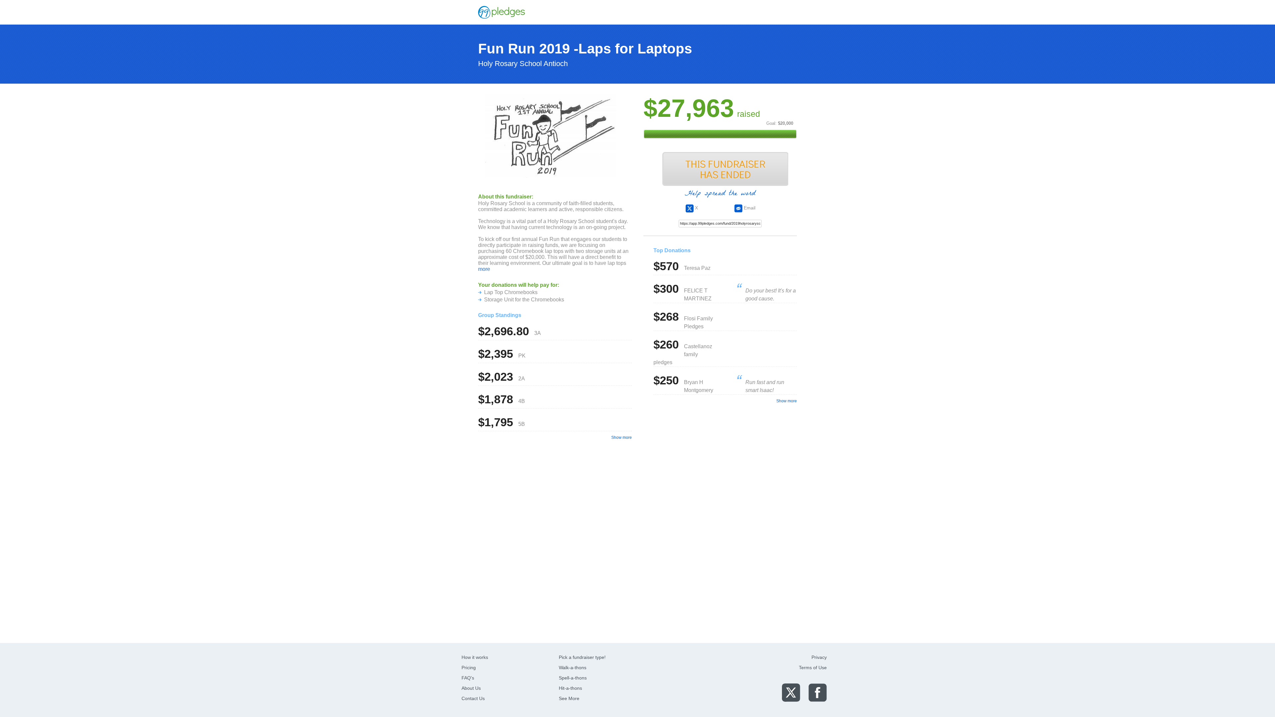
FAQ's (468, 677)
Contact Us (473, 698)
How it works (475, 657)
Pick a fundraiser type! (582, 657)
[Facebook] (817, 692)
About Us (471, 688)
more (484, 269)
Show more (621, 437)
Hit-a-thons (570, 688)
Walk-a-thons (572, 667)
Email (748, 207)
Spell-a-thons (573, 677)
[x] (791, 692)
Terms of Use (813, 667)
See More (569, 698)
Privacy (819, 657)
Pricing (469, 667)
